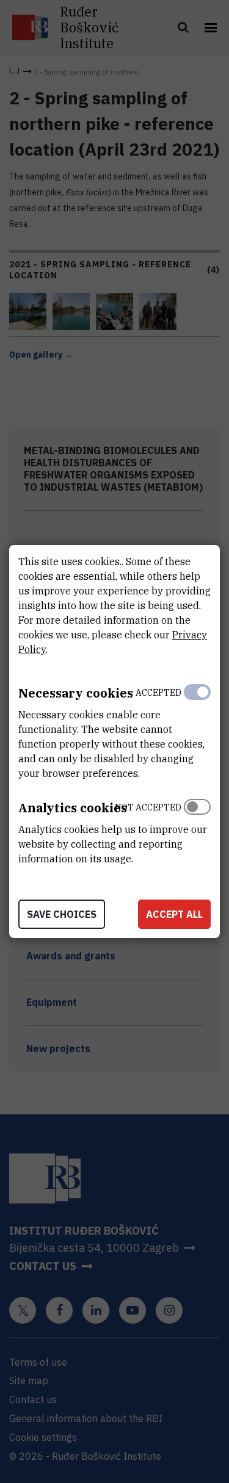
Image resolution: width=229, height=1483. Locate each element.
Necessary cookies (75, 693)
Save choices (61, 914)
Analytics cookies (72, 807)
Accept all (174, 914)
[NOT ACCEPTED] (197, 830)
